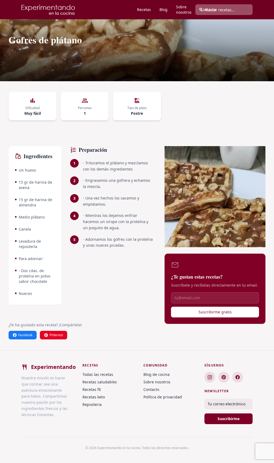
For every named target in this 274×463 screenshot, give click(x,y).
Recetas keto (93, 396)
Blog (163, 9)
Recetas (144, 9)
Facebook (25, 335)
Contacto (151, 389)
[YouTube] (237, 377)
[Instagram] (209, 377)
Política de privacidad (162, 396)
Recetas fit (91, 389)
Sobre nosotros (184, 9)
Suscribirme (228, 418)
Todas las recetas (97, 374)
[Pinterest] (223, 377)
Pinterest (56, 335)
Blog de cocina (156, 374)
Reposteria (92, 404)
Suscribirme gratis (215, 311)
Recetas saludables (99, 381)
